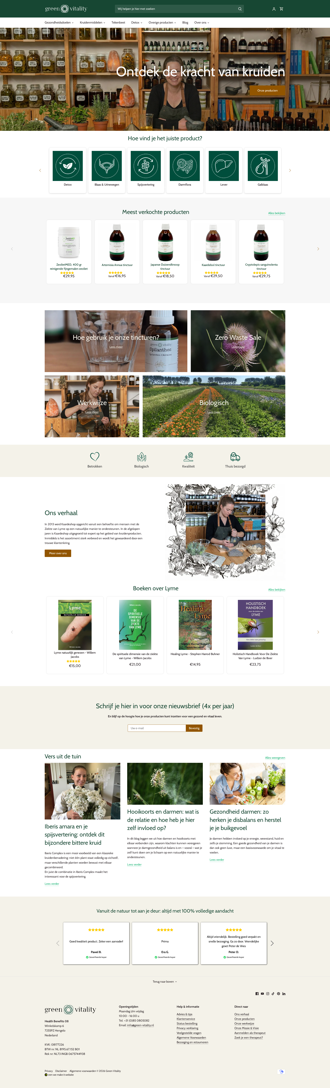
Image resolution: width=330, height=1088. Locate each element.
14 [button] (151, 187)
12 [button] (144, 187)
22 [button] (178, 187)
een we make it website (61, 1074)
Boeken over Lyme (155, 588)
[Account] (274, 9)
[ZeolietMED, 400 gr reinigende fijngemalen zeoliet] (69, 242)
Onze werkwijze (244, 1023)
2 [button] (110, 187)
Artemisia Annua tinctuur (117, 265)
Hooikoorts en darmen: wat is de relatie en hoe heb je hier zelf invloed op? (163, 819)
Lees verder (52, 883)
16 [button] (158, 187)
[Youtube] (262, 994)
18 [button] (165, 187)
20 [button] (172, 187)
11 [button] (141, 187)
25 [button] (189, 187)
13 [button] (148, 187)
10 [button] (137, 187)
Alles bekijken (276, 213)
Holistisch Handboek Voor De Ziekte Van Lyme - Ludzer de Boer (255, 656)
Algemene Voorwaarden (191, 1037)
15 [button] (154, 187)
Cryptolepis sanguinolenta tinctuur (261, 266)
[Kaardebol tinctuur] (213, 242)
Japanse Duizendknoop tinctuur (165, 266)
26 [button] (192, 187)
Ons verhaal (241, 1014)
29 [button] (203, 187)
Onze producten (267, 90)
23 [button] (182, 187)
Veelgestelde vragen (189, 1033)
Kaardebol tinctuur (213, 265)
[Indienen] (240, 9)
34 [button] (220, 187)
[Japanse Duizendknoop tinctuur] (165, 242)
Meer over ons (58, 553)
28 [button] (199, 187)
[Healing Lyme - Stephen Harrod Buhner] (195, 625)
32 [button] (213, 187)
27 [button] (196, 187)
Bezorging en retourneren (192, 1042)
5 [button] (120, 187)
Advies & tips (184, 1014)
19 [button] (168, 187)
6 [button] (123, 187)
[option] (165, 79)
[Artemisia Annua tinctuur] (117, 242)
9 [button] (134, 187)
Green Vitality (113, 1071)
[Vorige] (12, 249)
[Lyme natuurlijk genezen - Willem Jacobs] (75, 625)
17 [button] (161, 187)
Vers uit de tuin (63, 756)
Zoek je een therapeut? (248, 1037)
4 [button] (117, 187)
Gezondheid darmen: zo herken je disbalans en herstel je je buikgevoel (245, 819)
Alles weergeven (275, 757)
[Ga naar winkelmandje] (281, 9)
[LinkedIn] (283, 994)
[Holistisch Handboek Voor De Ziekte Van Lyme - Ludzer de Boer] (255, 625)
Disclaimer (61, 1071)
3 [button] (113, 187)
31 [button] (209, 187)
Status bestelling (187, 1023)
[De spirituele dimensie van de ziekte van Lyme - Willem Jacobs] (135, 625)
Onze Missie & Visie (246, 1028)
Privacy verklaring (187, 1028)
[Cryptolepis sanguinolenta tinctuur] (261, 242)
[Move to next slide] (272, 943)
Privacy (49, 1071)
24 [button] (185, 187)
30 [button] (206, 187)
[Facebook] (257, 994)
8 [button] (130, 187)
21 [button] (175, 187)
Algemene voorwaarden (83, 1071)
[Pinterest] (278, 994)
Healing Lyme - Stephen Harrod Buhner (195, 654)
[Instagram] (267, 994)
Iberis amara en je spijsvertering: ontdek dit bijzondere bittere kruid (74, 834)
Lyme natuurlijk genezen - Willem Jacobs (75, 654)
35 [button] (223, 187)
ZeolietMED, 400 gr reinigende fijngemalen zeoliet (69, 266)
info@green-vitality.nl (140, 1025)
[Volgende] (318, 249)
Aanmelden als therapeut (250, 1033)
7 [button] (127, 187)
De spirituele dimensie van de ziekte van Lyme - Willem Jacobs (135, 656)
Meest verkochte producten (155, 211)
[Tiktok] (273, 994)
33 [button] (216, 187)
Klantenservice (186, 1019)
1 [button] (106, 187)
